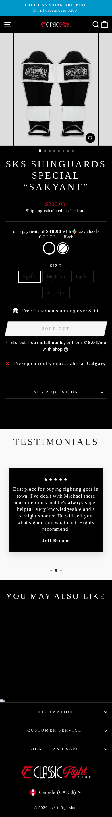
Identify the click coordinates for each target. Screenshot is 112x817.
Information (55, 712)
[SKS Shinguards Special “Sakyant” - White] (28, 680)
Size (56, 265)
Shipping (34, 210)
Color (56, 237)
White (63, 248)
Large (82, 276)
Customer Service (54, 730)
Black (49, 248)
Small (29, 276)
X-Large (56, 292)
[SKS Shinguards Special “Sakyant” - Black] (21, 680)
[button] (56, 231)
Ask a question (56, 392)
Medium (56, 276)
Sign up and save (55, 749)
